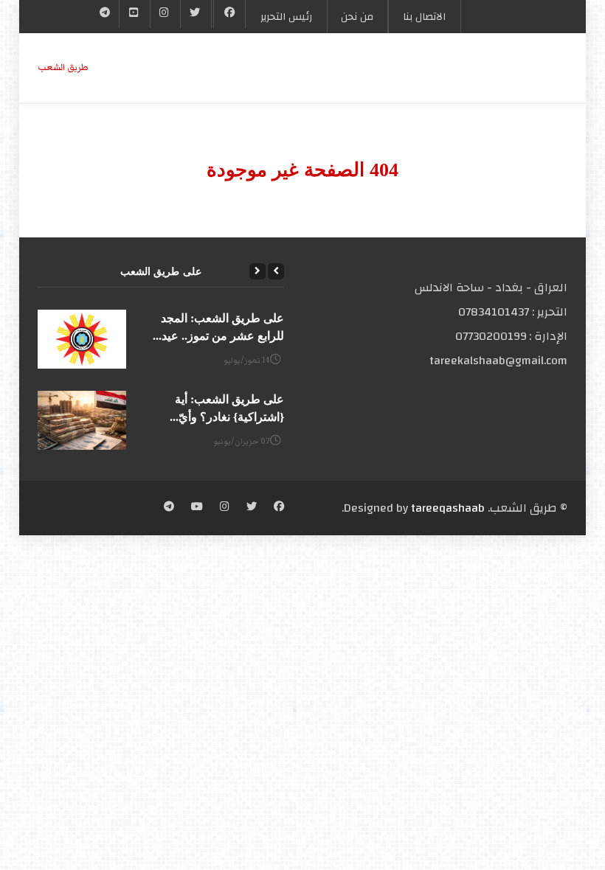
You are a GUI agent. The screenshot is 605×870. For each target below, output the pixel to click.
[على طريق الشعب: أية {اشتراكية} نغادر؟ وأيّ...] (82, 420)
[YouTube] (134, 14)
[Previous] (276, 271)
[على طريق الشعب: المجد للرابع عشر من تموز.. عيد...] (82, 339)
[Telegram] (105, 14)
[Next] (257, 271)
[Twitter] (195, 14)
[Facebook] (229, 14)
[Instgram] (165, 14)
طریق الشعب (63, 67)
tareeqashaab (448, 508)
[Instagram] (224, 508)
